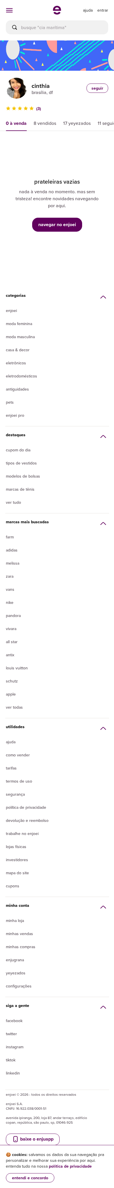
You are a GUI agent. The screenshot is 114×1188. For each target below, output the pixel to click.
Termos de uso (19, 781)
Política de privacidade (26, 807)
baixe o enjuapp (36, 1139)
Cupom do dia (18, 450)
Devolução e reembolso (27, 820)
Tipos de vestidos (21, 463)
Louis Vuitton (17, 668)
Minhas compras (20, 947)
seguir (97, 88)
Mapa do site (17, 873)
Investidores (17, 860)
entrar (102, 10)
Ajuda (10, 742)
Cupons (12, 886)
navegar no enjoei (57, 224)
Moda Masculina (20, 337)
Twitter (11, 1034)
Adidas (12, 550)
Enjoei (11, 310)
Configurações (19, 986)
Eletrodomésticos (21, 376)
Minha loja (15, 920)
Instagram (14, 1047)
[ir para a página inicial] (57, 13)
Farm (10, 537)
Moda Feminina (19, 324)
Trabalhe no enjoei (22, 833)
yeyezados (15, 973)
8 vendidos (45, 123)
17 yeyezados (77, 123)
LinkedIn (13, 1073)
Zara (9, 576)
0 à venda (16, 123)
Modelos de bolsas (23, 476)
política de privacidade (70, 1166)
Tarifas (11, 768)
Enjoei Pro (15, 415)
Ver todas (14, 707)
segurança (15, 794)
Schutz (12, 681)
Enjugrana (15, 960)
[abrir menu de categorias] (9, 10)
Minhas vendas (19, 934)
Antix (10, 655)
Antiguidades (17, 389)
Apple (11, 694)
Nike (9, 602)
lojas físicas (16, 847)
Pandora (13, 615)
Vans (10, 589)
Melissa (12, 563)
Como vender (18, 755)
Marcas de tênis (20, 489)
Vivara (11, 629)
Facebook (14, 1021)
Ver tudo (13, 502)
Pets (10, 402)
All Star (12, 642)
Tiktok (10, 1060)
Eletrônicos (16, 363)
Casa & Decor (18, 350)
